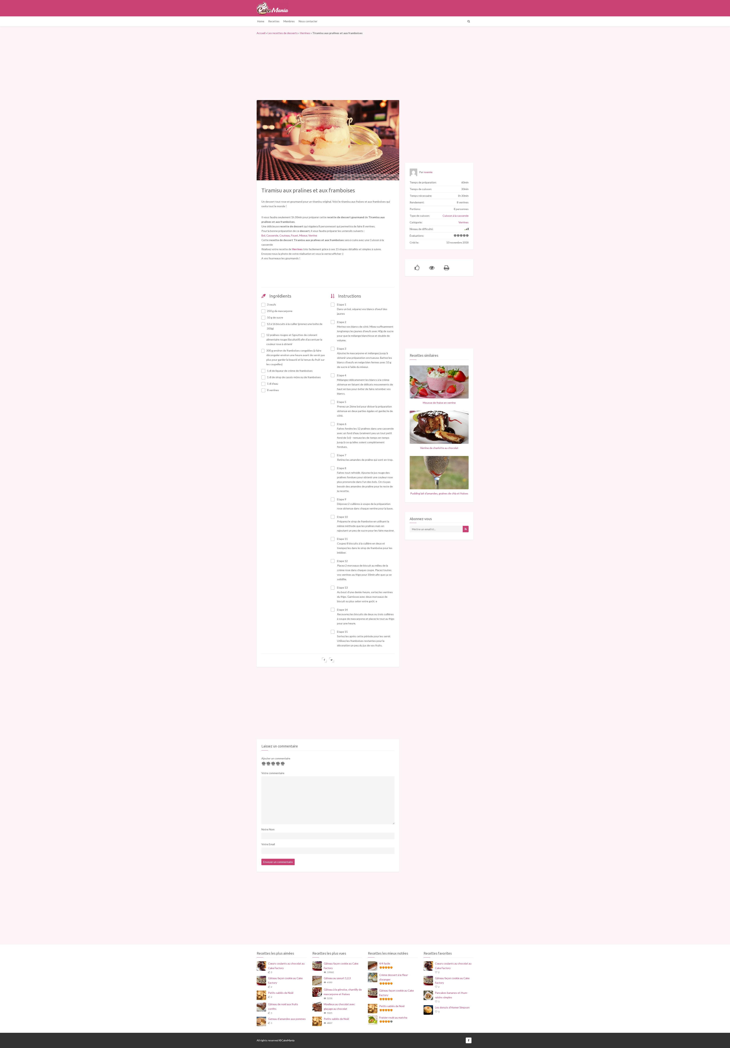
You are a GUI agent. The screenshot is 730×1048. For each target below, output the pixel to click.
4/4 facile (384, 963)
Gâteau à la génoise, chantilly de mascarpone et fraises (343, 992)
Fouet (294, 235)
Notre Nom (268, 829)
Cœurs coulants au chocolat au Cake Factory (286, 966)
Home (260, 21)
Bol (263, 235)
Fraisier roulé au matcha (393, 1017)
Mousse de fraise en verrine (439, 402)
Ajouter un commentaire (275, 758)
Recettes (273, 21)
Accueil (261, 33)
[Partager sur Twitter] (331, 659)
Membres (289, 21)
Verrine (312, 235)
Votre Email (268, 844)
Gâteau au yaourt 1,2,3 (337, 978)
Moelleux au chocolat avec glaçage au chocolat (339, 1006)
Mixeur (303, 235)
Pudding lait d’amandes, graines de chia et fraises (439, 493)
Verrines (305, 33)
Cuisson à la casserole (456, 215)
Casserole (272, 235)
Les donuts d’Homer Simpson (452, 1007)
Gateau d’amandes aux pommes (287, 1018)
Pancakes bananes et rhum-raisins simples (451, 995)
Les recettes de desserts (283, 33)
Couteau (284, 235)
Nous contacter (308, 21)
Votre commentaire (272, 773)
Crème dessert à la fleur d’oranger (393, 977)
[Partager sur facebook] (324, 659)
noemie (428, 172)
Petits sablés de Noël (280, 992)
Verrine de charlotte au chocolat (439, 448)
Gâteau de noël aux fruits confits (283, 1006)
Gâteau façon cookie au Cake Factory (285, 980)
